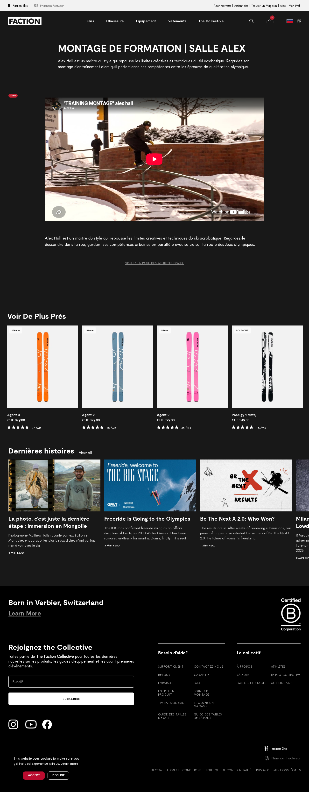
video (13, 95)
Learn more (69, 763)
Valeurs (243, 674)
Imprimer (262, 770)
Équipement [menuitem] (146, 21)
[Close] (84, 750)
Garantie (201, 674)
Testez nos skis (171, 702)
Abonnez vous (222, 5)
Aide (283, 5)
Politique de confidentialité (228, 770)
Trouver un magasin (204, 704)
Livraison (166, 683)
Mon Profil (295, 5)
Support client (170, 666)
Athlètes (278, 666)
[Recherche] (251, 21)
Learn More (24, 613)
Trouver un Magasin (264, 5)
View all (85, 453)
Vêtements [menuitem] (177, 21)
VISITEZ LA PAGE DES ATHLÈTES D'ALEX (154, 263)
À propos (244, 666)
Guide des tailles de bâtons (208, 716)
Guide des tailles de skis (172, 716)
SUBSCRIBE (71, 699)
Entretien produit (166, 692)
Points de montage (202, 692)
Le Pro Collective (286, 674)
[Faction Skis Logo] (25, 21)
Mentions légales (287, 770)
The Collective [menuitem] (211, 21)
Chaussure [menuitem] (115, 21)
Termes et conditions (184, 770)
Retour (164, 674)
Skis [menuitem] (90, 21)
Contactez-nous (208, 666)
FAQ (197, 683)
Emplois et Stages (251, 683)
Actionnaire (241, 5)
